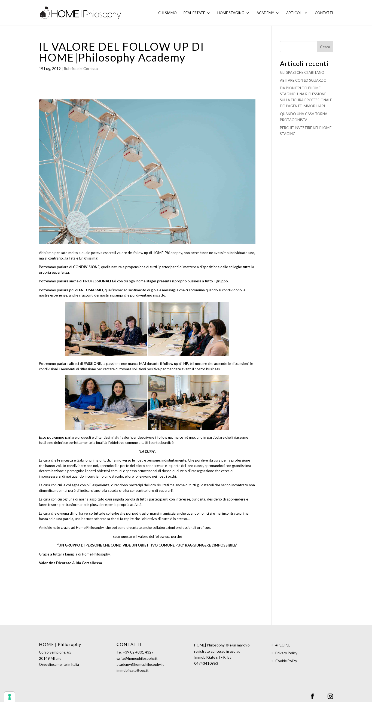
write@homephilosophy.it (137, 658)
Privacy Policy (286, 653)
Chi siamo (167, 13)
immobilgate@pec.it (132, 670)
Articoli (294, 13)
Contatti (324, 13)
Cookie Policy (286, 661)
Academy (265, 13)
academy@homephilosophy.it (140, 664)
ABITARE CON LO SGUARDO (303, 80)
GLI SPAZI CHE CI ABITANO (302, 72)
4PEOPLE (282, 645)
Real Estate (194, 13)
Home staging (230, 13)
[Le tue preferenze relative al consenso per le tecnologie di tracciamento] (9, 697)
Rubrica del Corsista (81, 68)
